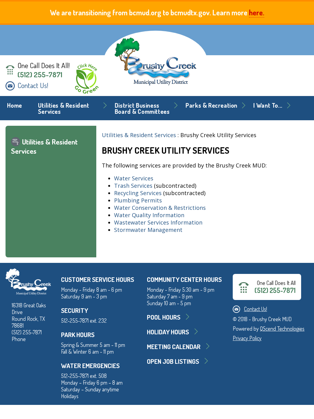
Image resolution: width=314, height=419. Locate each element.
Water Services (133, 178)
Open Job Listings (173, 361)
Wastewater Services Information (159, 222)
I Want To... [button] (267, 105)
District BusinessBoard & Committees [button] (142, 108)
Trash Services (133, 185)
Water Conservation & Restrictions (160, 207)
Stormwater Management (148, 229)
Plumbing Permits (138, 200)
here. (256, 12)
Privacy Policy (247, 338)
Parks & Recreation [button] (211, 105)
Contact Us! (32, 85)
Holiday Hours (168, 332)
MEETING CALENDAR (174, 346)
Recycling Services (138, 193)
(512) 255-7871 (39, 74)
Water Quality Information (149, 215)
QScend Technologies (282, 328)
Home (14, 105)
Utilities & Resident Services (139, 135)
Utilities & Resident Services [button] (63, 108)
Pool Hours (163, 317)
